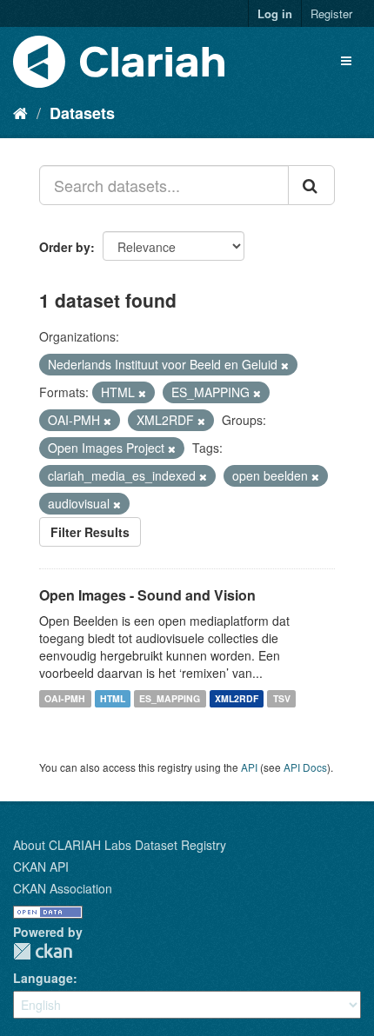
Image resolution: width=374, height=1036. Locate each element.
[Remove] (285, 365)
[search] (311, 185)
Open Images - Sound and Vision (147, 595)
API (249, 767)
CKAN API (41, 866)
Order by (64, 247)
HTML (112, 698)
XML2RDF (236, 698)
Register (331, 13)
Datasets (82, 113)
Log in (274, 13)
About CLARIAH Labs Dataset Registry (119, 844)
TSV (282, 698)
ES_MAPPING (169, 698)
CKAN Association (62, 888)
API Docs (305, 767)
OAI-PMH (64, 698)
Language (43, 977)
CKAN (42, 951)
